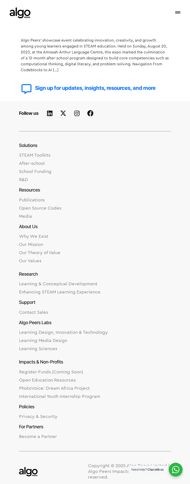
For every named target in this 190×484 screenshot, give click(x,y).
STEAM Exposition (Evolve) (69, 29)
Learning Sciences (38, 348)
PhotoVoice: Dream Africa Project (54, 388)
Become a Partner (38, 436)
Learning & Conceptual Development (58, 284)
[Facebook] (90, 113)
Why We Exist (33, 236)
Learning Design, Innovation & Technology (63, 332)
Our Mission (31, 244)
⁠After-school (32, 163)
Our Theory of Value (39, 252)
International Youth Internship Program (59, 396)
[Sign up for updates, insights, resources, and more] (26, 89)
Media (25, 216)
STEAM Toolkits (34, 155)
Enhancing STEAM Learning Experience (59, 292)
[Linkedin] (50, 113)
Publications (32, 200)
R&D (23, 179)
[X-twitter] (63, 113)
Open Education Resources (47, 380)
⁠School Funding (35, 171)
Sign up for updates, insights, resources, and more (95, 88)
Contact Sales (33, 312)
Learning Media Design (43, 340)
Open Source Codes (40, 208)
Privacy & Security (38, 416)
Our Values (30, 261)
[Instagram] (77, 113)
